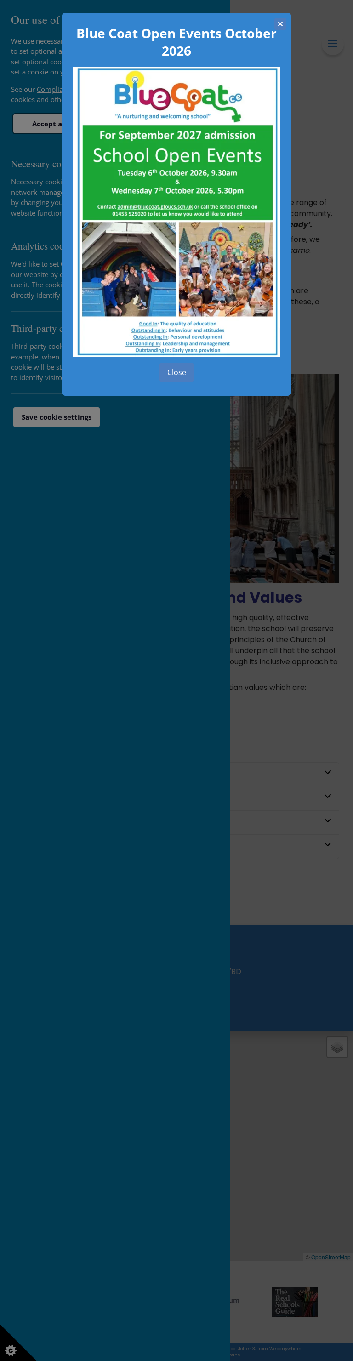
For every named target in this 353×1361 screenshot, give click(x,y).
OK (176, 372)
